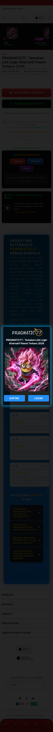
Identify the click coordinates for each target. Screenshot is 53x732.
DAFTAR (14, 398)
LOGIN (38, 398)
